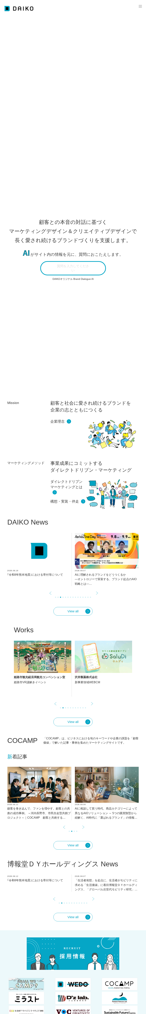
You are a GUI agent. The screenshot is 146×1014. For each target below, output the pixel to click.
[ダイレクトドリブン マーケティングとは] (68, 492)
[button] (50, 597)
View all (73, 611)
